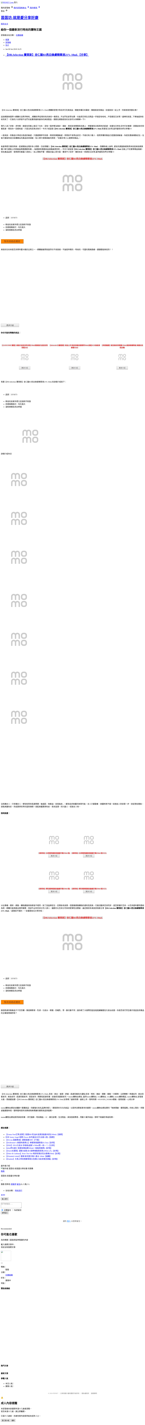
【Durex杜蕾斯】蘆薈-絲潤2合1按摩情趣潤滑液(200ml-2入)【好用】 (32, 1151)
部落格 (8, 42)
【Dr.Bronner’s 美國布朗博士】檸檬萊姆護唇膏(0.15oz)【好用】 (30, 1143)
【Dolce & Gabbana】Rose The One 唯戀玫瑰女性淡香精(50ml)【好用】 (33, 1154)
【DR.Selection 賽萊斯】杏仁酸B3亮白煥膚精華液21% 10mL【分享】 (47, 54)
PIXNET (55, 1393)
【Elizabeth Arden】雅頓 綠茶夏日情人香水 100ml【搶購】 (28, 1156)
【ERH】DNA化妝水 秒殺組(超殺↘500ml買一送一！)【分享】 (30, 1145)
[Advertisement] (72, 1326)
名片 (7, 45)
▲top (3, 1195)
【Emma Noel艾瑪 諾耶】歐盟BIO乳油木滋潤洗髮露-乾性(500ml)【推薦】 (34, 1134)
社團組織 (19, 35)
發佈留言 (5, 1213)
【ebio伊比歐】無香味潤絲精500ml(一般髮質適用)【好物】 (28, 1148)
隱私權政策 (85, 1393)
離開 (13, 1420)
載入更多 (5, 1199)
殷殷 (3, 1171)
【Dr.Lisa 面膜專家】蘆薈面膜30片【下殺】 (22, 1140)
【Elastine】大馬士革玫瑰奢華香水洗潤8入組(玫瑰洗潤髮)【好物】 (31, 1159)
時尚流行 (18, 1191)
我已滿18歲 (5, 1420)
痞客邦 (13, 1184)
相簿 (7, 40)
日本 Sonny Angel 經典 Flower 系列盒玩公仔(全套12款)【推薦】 (30, 1137)
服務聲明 (94, 1393)
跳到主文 (4, 24)
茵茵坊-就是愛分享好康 (19, 18)
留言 (18, 1184)
